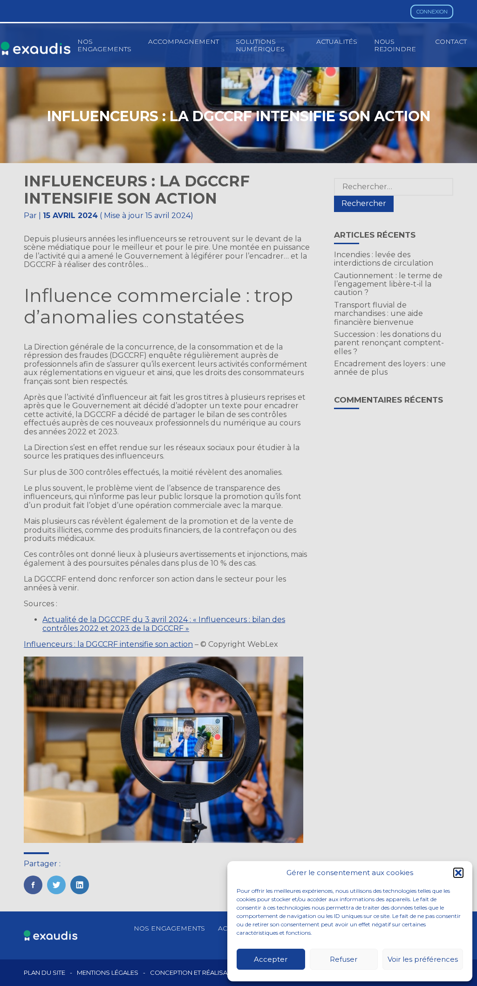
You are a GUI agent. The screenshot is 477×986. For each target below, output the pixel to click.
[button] (458, 872)
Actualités (336, 41)
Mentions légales (107, 972)
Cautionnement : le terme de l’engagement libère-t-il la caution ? (388, 284)
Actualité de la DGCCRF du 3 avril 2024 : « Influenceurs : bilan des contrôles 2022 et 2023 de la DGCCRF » (163, 623)
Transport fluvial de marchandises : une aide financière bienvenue (378, 314)
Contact (451, 41)
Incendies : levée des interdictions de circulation (383, 258)
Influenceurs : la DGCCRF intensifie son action (108, 644)
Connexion (432, 11)
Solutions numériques (260, 45)
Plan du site (44, 972)
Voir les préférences (423, 959)
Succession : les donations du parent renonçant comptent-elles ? (389, 343)
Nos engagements (104, 45)
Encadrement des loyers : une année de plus (390, 368)
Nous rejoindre (395, 45)
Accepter (270, 959)
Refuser (343, 959)
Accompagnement (183, 41)
